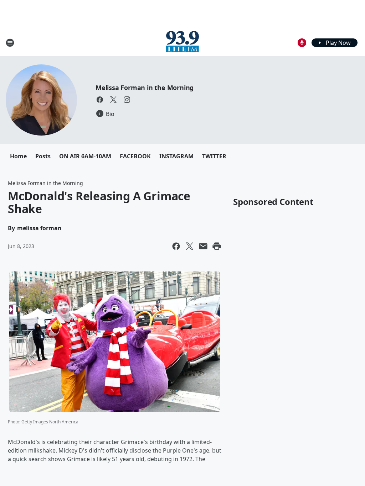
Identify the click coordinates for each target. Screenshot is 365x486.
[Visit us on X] (113, 99)
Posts (43, 156)
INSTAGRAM (176, 156)
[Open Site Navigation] (10, 42)
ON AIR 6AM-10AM (85, 156)
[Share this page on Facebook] (176, 246)
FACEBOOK (135, 156)
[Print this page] (217, 246)
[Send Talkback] (302, 42)
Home (18, 156)
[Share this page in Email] (203, 246)
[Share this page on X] (190, 246)
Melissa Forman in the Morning (145, 87)
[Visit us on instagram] (127, 99)
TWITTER (214, 156)
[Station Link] (182, 42)
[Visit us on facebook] (100, 99)
